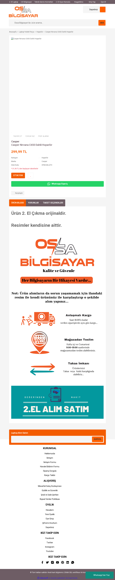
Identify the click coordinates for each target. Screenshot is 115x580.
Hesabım (50, 510)
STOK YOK (18, 175)
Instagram (49, 547)
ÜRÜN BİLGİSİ (17, 203)
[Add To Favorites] (30, 175)
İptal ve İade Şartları (49, 495)
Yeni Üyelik (50, 514)
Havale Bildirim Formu (49, 466)
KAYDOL (97, 439)
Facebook (49, 538)
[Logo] (23, 11)
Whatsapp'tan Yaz (101, 575)
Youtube (50, 551)
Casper (15, 141)
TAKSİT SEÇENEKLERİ (53, 203)
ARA (102, 23)
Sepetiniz (50, 527)
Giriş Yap (91, 2)
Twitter (50, 542)
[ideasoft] (42, 578)
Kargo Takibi (49, 475)
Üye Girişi (50, 519)
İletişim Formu (49, 462)
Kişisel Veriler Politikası (50, 499)
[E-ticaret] (57, 578)
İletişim (50, 458)
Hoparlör (45, 158)
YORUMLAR (33, 203)
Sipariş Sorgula (49, 471)
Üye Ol (103, 2)
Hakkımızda (50, 453)
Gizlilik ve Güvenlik (50, 490)
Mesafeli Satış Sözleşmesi (49, 486)
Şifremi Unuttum (49, 523)
